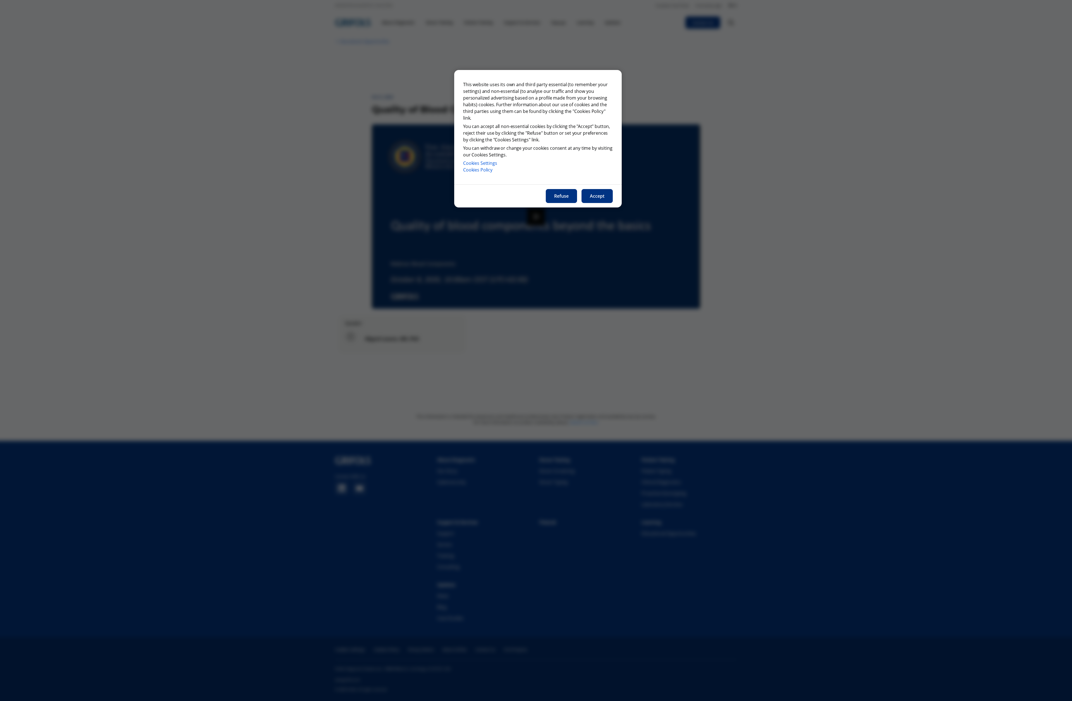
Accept (597, 196)
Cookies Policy (477, 170)
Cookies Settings (480, 163)
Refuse (561, 196)
